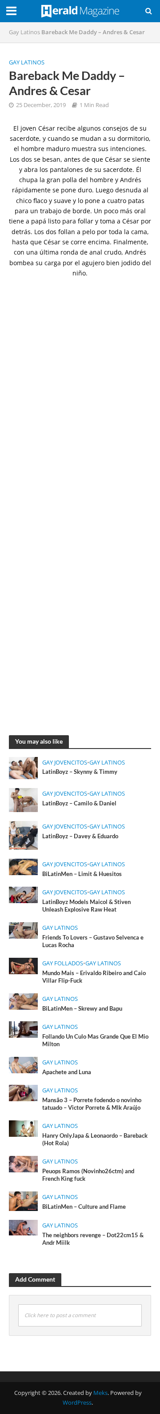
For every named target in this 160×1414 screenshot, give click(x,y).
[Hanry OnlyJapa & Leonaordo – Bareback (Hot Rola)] (23, 1127)
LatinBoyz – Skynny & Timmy (79, 772)
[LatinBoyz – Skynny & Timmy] (23, 767)
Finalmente (130, 242)
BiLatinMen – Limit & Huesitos (82, 874)
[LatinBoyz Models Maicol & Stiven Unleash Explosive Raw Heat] (23, 893)
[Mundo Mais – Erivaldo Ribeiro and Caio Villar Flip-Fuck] (23, 965)
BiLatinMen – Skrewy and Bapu (82, 1008)
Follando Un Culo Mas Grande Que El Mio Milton (95, 1040)
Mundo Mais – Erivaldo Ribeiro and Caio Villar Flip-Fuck (94, 977)
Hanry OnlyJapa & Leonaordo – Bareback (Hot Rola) (95, 1139)
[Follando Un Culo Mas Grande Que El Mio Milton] (23, 1028)
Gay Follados (62, 963)
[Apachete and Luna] (23, 1064)
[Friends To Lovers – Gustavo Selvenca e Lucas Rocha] (23, 929)
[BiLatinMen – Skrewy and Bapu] (23, 1000)
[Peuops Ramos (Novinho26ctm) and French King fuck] (23, 1163)
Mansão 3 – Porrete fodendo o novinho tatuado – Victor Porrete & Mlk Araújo (91, 1104)
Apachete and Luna (66, 1072)
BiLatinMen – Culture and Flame (84, 1206)
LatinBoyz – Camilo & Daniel (79, 803)
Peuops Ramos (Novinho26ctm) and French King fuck (88, 1175)
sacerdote (117, 169)
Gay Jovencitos (64, 762)
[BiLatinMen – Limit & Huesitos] (23, 865)
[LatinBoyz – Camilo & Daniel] (23, 799)
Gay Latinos (24, 32)
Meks (100, 1393)
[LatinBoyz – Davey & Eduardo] (23, 834)
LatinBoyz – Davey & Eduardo (80, 836)
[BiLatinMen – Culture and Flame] (23, 1200)
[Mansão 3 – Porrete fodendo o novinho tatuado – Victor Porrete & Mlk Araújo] (23, 1092)
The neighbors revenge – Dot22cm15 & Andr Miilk (93, 1239)
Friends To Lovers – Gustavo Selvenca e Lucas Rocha (93, 941)
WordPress (77, 1402)
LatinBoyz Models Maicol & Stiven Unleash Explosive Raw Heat (86, 906)
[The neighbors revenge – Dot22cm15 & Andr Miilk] (23, 1227)
